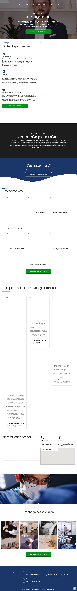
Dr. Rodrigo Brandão (29, 4)
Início (19, 4)
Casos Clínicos (41, 4)
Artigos (51, 4)
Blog (58, 4)
